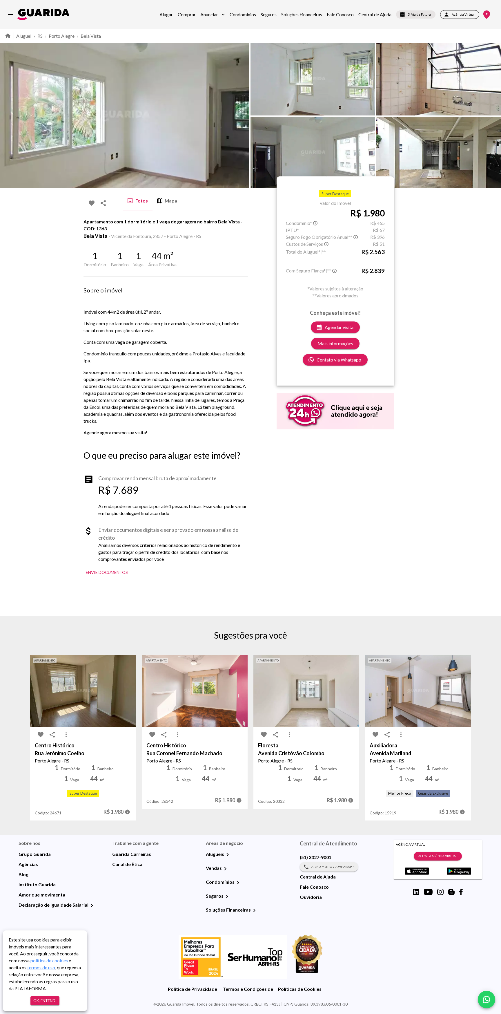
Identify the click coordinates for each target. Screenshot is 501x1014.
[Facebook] (461, 891)
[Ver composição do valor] (127, 812)
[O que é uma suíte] (315, 223)
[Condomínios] (238, 882)
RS (40, 36)
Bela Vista (91, 36)
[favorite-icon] (91, 203)
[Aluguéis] (227, 854)
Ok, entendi (45, 1000)
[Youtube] (428, 891)
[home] (43, 14)
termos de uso (41, 967)
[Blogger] (451, 891)
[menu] (10, 14)
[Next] (492, 115)
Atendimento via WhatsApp (332, 866)
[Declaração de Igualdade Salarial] (91, 905)
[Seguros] (227, 896)
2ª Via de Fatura (419, 14)
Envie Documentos (107, 572)
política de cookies (49, 960)
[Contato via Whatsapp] (486, 999)
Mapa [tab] (171, 200)
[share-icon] (103, 203)
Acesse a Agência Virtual (437, 856)
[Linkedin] (416, 891)
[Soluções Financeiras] (254, 910)
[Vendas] (225, 868)
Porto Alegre (62, 36)
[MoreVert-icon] (66, 734)
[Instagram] (440, 891)
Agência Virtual (463, 14)
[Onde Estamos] (486, 14)
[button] (212, 14)
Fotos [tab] (141, 200)
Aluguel (23, 36)
